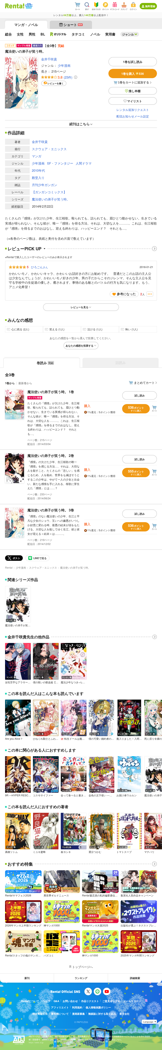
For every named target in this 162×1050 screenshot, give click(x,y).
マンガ (36, 156)
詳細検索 (135, 978)
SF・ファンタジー (60, 163)
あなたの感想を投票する (79, 345)
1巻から (10, 383)
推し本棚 (134, 91)
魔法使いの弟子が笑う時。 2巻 (50, 455)
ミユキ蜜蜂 (39, 852)
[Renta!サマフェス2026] (28, 6)
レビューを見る (79, 307)
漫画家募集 (78, 1014)
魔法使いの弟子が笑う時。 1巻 (50, 391)
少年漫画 (64, 65)
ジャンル (128, 34)
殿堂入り (38, 177)
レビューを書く (55, 83)
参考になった (126, 293)
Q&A (56, 1001)
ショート (72, 24)
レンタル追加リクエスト (132, 110)
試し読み (140, 395)
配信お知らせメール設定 (132, 116)
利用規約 (77, 1007)
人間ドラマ (84, 163)
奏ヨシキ (66, 852)
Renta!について (30, 1001)
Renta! (9, 567)
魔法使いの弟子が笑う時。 (51, 199)
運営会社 (124, 1014)
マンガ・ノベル (26, 24)
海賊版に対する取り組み (102, 1014)
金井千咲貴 (49, 59)
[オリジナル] (58, 34)
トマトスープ (124, 852)
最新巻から (25, 383)
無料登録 (150, 6)
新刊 (27, 978)
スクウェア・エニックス (49, 149)
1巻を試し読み (132, 62)
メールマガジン (132, 1001)
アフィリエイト (60, 1007)
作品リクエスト (90, 1001)
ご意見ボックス (111, 1001)
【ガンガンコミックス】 (49, 192)
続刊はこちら (79, 123)
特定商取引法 (40, 1014)
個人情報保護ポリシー (98, 1007)
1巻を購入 (132, 73)
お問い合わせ (70, 1001)
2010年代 (38, 170)
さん (39, 267)
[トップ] (14, 5)
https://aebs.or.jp (36, 1042)
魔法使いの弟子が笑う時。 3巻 (50, 510)
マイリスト (134, 101)
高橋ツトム (11, 852)
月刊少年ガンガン (44, 184)
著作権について (60, 1014)
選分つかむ (95, 852)
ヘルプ (46, 1001)
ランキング (81, 978)
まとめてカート (144, 382)
